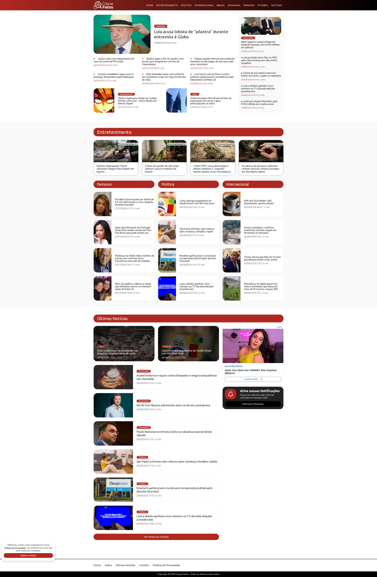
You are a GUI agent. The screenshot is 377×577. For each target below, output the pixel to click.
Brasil (221, 5)
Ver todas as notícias (156, 536)
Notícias (276, 5)
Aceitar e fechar (28, 555)
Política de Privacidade (166, 565)
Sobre (108, 565)
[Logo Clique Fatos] (103, 5)
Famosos (248, 5)
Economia (234, 5)
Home (149, 5)
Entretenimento (167, 5)
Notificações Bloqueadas (253, 404)
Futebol (262, 5)
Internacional (204, 5)
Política (186, 5)
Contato (144, 565)
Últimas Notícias (125, 565)
